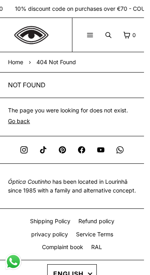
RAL (96, 247)
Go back (19, 121)
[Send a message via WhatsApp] (13, 261)
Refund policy (96, 221)
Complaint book (62, 247)
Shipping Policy (50, 221)
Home (15, 62)
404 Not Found (56, 62)
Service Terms (94, 234)
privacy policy (49, 234)
